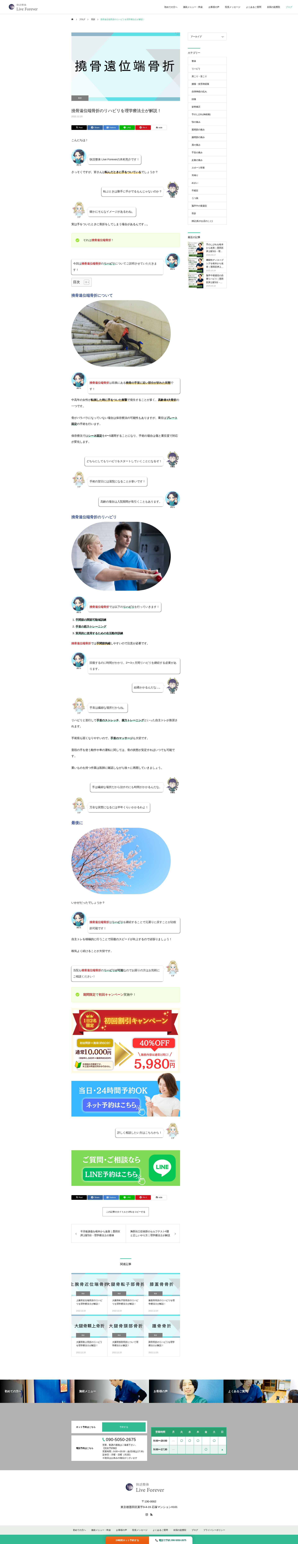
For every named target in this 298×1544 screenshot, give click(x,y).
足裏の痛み (197, 160)
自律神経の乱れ (199, 91)
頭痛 (194, 99)
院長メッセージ (232, 7)
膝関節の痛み (198, 137)
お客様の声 (213, 7)
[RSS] (151, 1514)
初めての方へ (170, 7)
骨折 (80, 98)
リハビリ (196, 68)
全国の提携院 (273, 7)
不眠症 (195, 190)
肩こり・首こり (199, 76)
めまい (195, 183)
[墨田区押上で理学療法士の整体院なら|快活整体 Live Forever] (23, 7)
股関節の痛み (198, 129)
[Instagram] (146, 1514)
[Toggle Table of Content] (84, 282)
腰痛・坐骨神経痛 (200, 84)
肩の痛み (196, 145)
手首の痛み (197, 152)
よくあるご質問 (253, 7)
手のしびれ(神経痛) (201, 114)
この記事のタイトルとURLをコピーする (125, 1212)
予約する (124, 1427)
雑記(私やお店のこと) (202, 221)
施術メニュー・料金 (193, 7)
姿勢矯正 (196, 107)
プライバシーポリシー (214, 1530)
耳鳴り (195, 175)
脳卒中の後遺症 (199, 205)
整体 (194, 61)
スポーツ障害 (198, 167)
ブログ (289, 7)
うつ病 (195, 198)
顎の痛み (196, 122)
